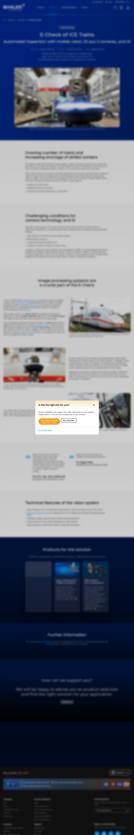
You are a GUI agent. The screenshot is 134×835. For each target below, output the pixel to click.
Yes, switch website (49, 421)
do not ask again (45, 430)
